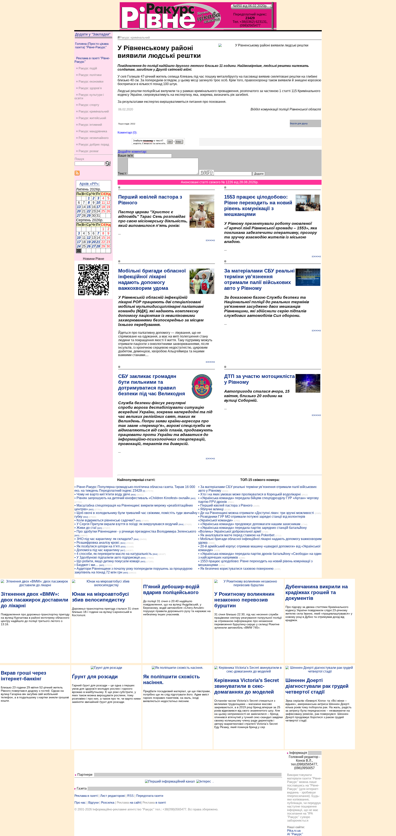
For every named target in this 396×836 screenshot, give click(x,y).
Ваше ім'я (125, 155)
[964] (133, 495)
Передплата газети (149, 795)
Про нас (80, 802)
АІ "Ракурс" (295, 834)
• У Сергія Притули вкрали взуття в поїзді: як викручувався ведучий (126, 524)
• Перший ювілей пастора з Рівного (225, 505)
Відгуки (93, 802)
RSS (130, 795)
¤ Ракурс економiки (89, 81)
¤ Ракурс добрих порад (92, 144)
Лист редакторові (112, 795)
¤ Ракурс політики (88, 75)
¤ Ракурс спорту (87, 105)
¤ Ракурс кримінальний (92, 111)
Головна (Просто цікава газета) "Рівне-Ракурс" (91, 45)
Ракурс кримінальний (135, 37)
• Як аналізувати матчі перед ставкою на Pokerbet (236, 535)
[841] (122, 543)
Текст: (122, 173)
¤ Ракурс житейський (91, 118)
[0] (144, 491)
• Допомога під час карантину (96, 550)
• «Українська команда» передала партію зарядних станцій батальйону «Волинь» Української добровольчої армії (252, 529)
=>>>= (210, 240)
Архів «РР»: (89, 184)
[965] (193, 498)
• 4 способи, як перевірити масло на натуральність (113, 553)
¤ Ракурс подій (86, 68)
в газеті (161, 802)
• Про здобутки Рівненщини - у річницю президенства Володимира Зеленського (135, 531)
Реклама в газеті (86, 795)
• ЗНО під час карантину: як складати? (103, 539)
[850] (123, 547)
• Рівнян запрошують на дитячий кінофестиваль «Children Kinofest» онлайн (132, 498)
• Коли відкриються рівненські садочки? (104, 520)
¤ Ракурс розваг (87, 151)
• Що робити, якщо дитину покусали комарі (107, 561)
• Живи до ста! (85, 527)
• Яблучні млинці (211, 509)
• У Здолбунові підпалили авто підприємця (107, 557)
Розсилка (107, 802)
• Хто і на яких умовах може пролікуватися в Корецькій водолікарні (249, 494)
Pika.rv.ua (294, 830)
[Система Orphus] (158, 144)
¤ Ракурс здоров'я (89, 88)
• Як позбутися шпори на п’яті (97, 546)
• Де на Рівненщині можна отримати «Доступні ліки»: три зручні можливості (256, 513)
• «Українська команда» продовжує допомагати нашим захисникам (249, 524)
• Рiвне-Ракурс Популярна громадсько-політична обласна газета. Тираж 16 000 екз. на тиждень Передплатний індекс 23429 (134, 488)
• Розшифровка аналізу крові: (97, 542)
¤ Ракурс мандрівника (91, 131)
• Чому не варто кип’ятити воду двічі (102, 494)
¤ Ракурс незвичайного (92, 138)
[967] (122, 550)
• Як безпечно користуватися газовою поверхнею (235, 568)
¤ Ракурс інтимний (89, 124)
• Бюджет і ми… (86, 565)
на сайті (135, 802)
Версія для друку (299, 123)
